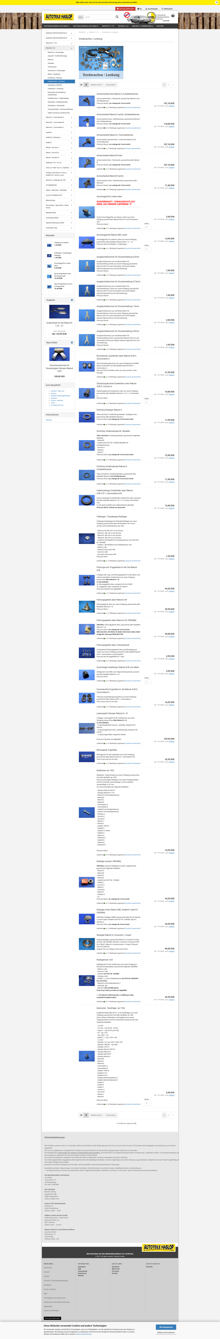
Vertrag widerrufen (126, 9)
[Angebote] (72, 300)
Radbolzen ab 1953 (105, 770)
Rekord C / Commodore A (142, 26)
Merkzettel (167, 9)
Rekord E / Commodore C (55, 127)
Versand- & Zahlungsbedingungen (56, 1281)
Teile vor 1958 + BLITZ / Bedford (57, 168)
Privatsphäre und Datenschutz (54, 1298)
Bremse (50, 60)
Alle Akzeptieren (166, 1327)
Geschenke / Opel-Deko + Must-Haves (57, 206)
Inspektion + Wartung (55, 89)
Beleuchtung (50, 200)
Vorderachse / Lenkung (56, 81)
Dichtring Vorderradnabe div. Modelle (113, 431)
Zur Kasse (115, 1271)
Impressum (48, 1268)
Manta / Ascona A (52, 147)
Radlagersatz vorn (105, 960)
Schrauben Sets (51, 228)
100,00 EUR (59, 376)
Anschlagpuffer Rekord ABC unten (112, 235)
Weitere (160, 26)
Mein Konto (116, 1269)
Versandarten (82, 1271)
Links (53, 403)
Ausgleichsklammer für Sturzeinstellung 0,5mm (118, 257)
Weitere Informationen (166, 1332)
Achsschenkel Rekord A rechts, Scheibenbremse (118, 114)
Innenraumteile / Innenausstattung (60, 109)
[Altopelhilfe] (59, 17)
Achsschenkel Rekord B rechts (110, 176)
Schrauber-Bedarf (52, 218)
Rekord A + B (123, 26)
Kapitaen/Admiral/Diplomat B (85, 26)
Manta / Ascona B (52, 152)
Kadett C (49, 142)
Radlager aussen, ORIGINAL (109, 861)
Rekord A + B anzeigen (56, 52)
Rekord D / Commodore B (55, 122)
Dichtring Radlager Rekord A (109, 410)
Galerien (54, 398)
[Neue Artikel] (72, 342)
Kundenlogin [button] (152, 9)
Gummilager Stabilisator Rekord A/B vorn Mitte (118, 667)
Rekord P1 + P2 (108, 26)
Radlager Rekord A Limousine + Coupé (114, 935)
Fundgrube (47, 1285)
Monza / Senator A (52, 157)
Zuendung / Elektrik (55, 85)
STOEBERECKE (51, 185)
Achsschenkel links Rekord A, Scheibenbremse (117, 94)
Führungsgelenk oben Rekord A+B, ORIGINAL (117, 620)
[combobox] (96, 84)
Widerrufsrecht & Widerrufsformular (57, 1302)
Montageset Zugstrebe (107, 750)
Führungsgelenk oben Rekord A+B (112, 600)
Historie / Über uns (57, 391)
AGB (45, 1294)
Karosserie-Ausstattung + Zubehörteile (57, 93)
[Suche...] (117, 17)
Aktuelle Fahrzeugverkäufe (60, 396)
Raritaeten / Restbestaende (57, 102)
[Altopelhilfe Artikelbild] (59, 311)
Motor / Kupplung (54, 74)
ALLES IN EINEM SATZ (54, 195)
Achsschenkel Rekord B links (109, 155)
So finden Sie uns (57, 405)
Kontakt (46, 1272)
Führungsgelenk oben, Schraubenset (113, 645)
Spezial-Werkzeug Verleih (55, 223)
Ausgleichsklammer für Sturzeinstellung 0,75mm (118, 281)
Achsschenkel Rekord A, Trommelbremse (115, 135)
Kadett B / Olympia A (53, 137)
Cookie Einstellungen (51, 1310)
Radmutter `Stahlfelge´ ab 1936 (111, 1008)
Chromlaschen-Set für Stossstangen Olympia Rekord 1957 (59, 368)
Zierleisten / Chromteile (56, 105)
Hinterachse (52, 67)
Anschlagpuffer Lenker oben (109, 196)
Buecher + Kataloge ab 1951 (56, 180)
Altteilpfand (48, 1306)
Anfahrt (46, 1276)
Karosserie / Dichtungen (56, 70)
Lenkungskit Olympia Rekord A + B (112, 713)
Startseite (149, 1267)
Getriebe (51, 63)
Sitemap (49, 420)
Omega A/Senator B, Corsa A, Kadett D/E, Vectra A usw (56, 174)
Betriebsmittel (51, 213)
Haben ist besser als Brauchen (59, 113)
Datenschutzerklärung (83, 1334)
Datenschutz (82, 1273)
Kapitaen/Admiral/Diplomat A (56, 26)
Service (53, 393)
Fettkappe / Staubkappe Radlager (112, 516)
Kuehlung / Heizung (55, 78)
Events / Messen (57, 400)
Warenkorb (115, 1267)
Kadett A (49, 132)
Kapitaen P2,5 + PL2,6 (53, 163)
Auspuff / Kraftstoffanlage (57, 56)
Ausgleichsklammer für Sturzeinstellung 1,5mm (118, 306)
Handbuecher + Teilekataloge (58, 98)
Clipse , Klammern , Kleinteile (56, 190)
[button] (139, 9)
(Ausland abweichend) (133, 107)
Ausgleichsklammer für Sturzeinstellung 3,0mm (118, 331)
